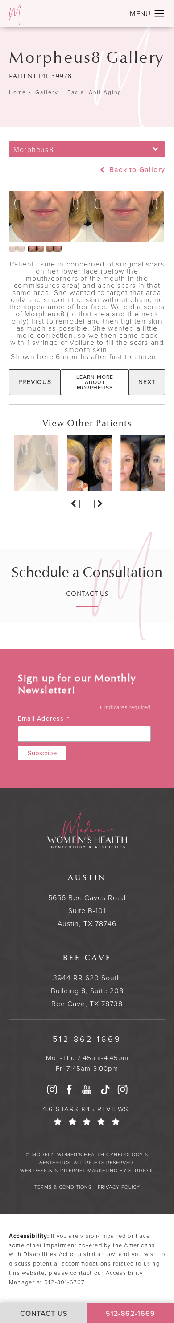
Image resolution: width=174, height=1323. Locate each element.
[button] (159, 13)
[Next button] (100, 504)
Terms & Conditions (62, 1187)
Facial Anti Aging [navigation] (94, 92)
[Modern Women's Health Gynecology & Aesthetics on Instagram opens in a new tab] (52, 1089)
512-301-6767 (64, 1282)
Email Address (44, 719)
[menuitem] (52, 1089)
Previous (34, 382)
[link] (87, 1039)
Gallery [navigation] (46, 92)
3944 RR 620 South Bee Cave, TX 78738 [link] (87, 981)
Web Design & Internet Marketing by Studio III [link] (87, 1170)
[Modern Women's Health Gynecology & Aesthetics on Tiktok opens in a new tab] (105, 1089)
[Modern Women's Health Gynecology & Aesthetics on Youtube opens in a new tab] (87, 1089)
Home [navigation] (17, 92)
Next (147, 382)
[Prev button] (74, 504)
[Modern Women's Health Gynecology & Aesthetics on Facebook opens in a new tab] (69, 1089)
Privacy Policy (119, 1187)
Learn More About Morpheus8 (94, 382)
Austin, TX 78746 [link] (87, 901)
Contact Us (87, 594)
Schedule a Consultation (87, 572)
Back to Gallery (136, 169)
